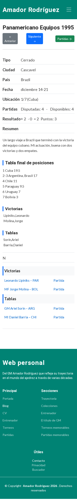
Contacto (38, 460)
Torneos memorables (55, 427)
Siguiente (34, 36)
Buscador (38, 469)
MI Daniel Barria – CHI (20, 317)
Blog (6, 405)
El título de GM (51, 420)
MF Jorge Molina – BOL (21, 289)
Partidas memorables (55, 434)
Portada (8, 398)
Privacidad (38, 465)
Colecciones (49, 405)
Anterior (10, 41)
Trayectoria (48, 398)
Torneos (8, 427)
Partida (58, 280)
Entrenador (10, 420)
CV (5, 413)
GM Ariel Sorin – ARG (19, 308)
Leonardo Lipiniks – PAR (21, 280)
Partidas (63, 39)
